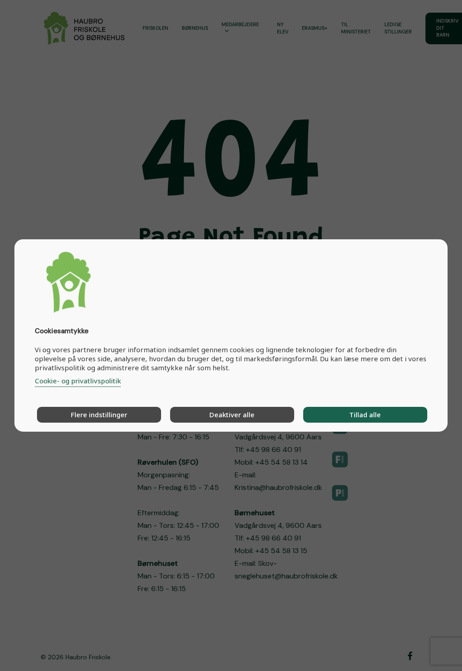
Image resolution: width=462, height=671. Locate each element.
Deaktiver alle (231, 414)
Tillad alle (365, 414)
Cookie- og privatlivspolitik (78, 380)
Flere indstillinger (99, 414)
